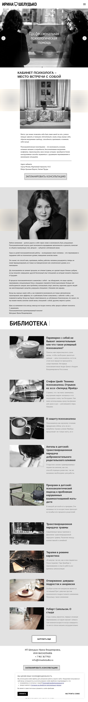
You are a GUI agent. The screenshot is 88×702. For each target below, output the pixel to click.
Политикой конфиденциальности (53, 683)
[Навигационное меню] (84, 4)
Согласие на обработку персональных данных (46, 685)
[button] (46, 176)
